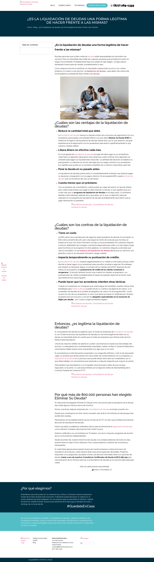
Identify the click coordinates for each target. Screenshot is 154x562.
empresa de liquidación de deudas (95, 251)
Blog (35, 27)
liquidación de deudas (96, 71)
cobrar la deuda (78, 289)
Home (29, 27)
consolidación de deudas (98, 409)
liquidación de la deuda (64, 358)
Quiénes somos (65, 5)
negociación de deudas (122, 426)
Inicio (52, 5)
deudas (91, 56)
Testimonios (79, 5)
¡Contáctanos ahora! (97, 5)
